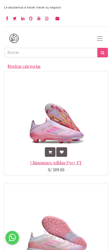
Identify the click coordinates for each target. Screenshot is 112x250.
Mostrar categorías (24, 66)
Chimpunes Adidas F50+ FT (56, 162)
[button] (50, 152)
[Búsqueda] (102, 52)
